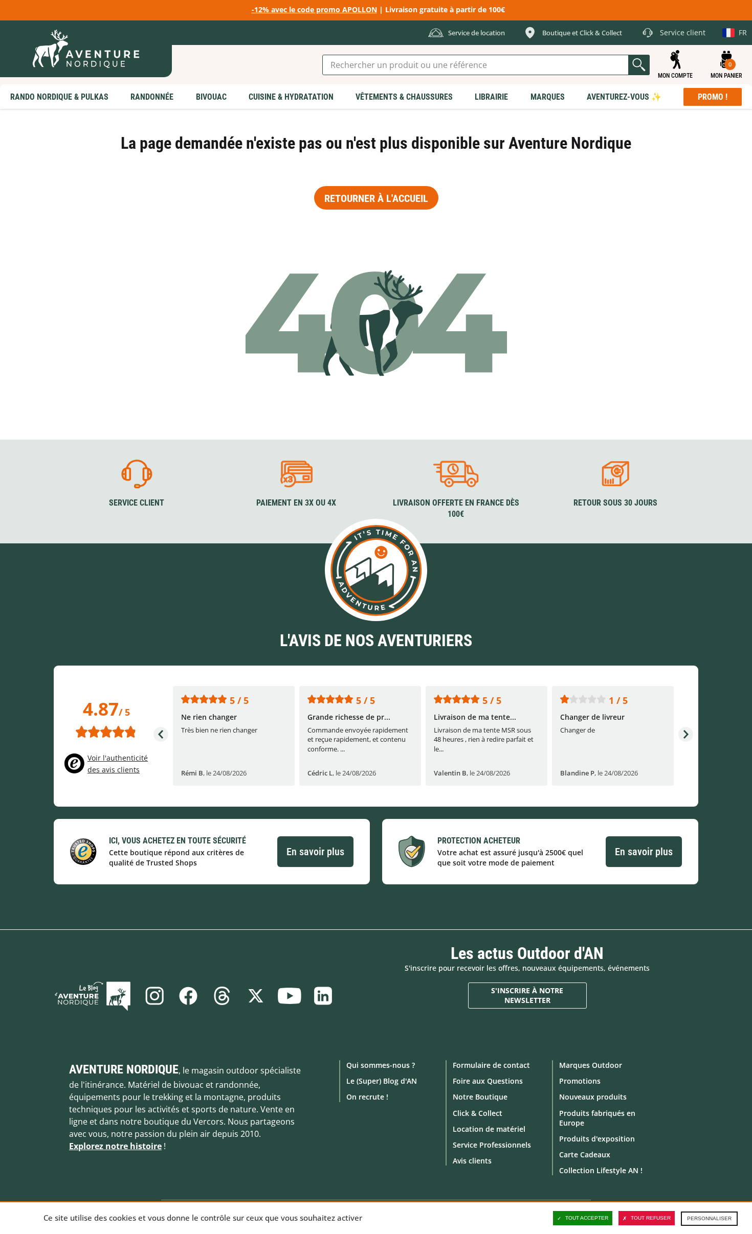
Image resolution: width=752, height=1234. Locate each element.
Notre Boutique (480, 1097)
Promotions (580, 1081)
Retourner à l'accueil (376, 198)
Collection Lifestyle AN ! (601, 1170)
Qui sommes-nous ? (380, 1065)
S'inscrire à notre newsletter (527, 996)
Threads (222, 996)
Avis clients (472, 1161)
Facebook (188, 996)
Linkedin (323, 996)
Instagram (154, 996)
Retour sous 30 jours (615, 503)
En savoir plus (315, 851)
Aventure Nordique (124, 1069)
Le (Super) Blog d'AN (381, 1081)
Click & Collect (477, 1113)
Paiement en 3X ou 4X (296, 503)
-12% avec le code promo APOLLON (314, 9)
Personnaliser (709, 1218)
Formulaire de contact (491, 1065)
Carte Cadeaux (584, 1154)
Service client (136, 503)
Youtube (289, 996)
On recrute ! (367, 1097)
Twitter (256, 996)
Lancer (639, 65)
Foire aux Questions (488, 1081)
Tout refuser (651, 1218)
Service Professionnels (492, 1145)
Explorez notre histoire (115, 1146)
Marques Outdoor (590, 1065)
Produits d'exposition (597, 1139)
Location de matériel (489, 1129)
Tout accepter (586, 1218)
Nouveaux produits (593, 1097)
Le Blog (93, 995)
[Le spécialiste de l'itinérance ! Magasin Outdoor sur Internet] (86, 48)
